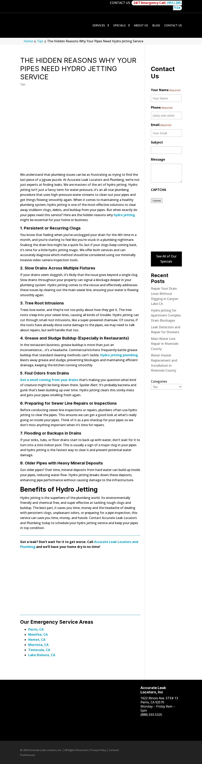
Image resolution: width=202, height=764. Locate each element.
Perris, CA (36, 629)
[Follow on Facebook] (139, 722)
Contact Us (173, 25)
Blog (156, 25)
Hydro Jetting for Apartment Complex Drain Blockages (166, 315)
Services (99, 25)
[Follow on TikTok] (163, 722)
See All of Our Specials (166, 259)
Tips (22, 84)
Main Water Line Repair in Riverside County (164, 344)
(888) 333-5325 (151, 714)
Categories (159, 381)
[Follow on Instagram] (147, 722)
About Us (141, 25)
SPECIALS (119, 25)
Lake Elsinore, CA (41, 655)
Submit (156, 200)
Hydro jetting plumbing (119, 355)
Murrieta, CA (38, 645)
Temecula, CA (39, 650)
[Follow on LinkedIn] (171, 722)
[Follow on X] (139, 730)
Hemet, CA (36, 639)
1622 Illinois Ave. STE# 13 (159, 698)
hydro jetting (124, 215)
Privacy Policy (98, 750)
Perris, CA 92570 (152, 702)
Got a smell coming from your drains (49, 380)
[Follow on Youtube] (155, 722)
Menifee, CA (38, 634)
